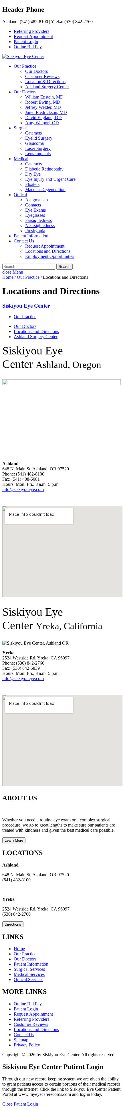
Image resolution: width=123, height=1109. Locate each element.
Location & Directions (45, 81)
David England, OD (43, 117)
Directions (13, 924)
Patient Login (26, 41)
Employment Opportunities (49, 256)
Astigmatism (36, 199)
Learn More (14, 840)
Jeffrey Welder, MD (43, 107)
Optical (20, 194)
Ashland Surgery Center (47, 86)
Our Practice (25, 66)
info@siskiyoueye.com (23, 489)
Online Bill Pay (28, 46)
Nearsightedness (40, 225)
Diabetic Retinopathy (44, 169)
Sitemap (21, 1039)
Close (7, 1104)
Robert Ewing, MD (42, 102)
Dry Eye (33, 174)
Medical (21, 158)
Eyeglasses (35, 215)
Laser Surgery (38, 148)
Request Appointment (33, 36)
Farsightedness (38, 220)
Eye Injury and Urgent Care (50, 179)
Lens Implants (38, 153)
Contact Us (24, 240)
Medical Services (29, 974)
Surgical (21, 127)
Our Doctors (36, 71)
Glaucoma (34, 143)
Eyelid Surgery (38, 138)
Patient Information (31, 235)
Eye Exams (35, 210)
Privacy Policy (27, 1044)
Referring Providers (31, 31)
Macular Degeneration (45, 189)
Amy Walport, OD (42, 122)
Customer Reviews (42, 76)
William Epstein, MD (44, 97)
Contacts (33, 204)
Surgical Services (29, 969)
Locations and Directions (47, 251)
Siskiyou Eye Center (26, 306)
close (7, 272)
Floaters (32, 184)
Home (7, 277)
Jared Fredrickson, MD (46, 112)
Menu (18, 272)
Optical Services (28, 979)
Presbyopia (35, 230)
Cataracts (33, 133)
